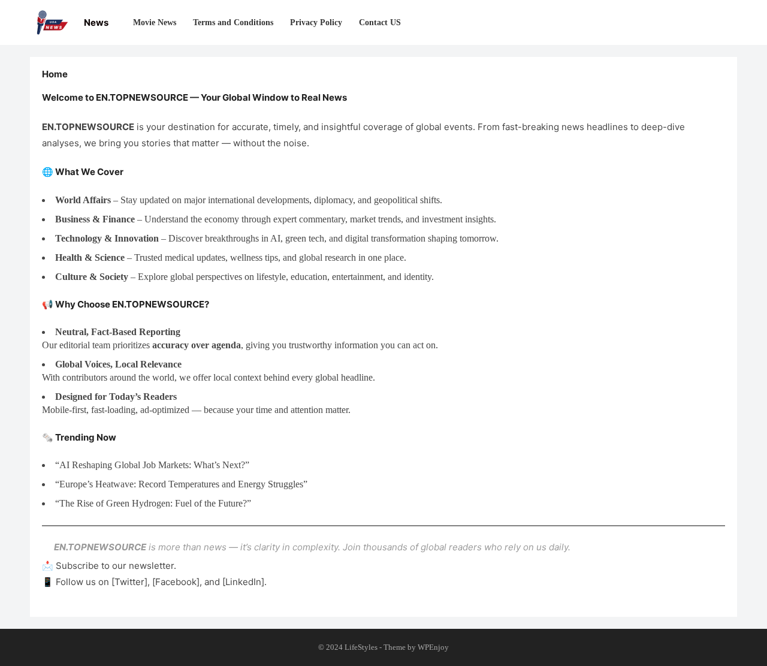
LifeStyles (361, 647)
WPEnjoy (433, 647)
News (96, 22)
